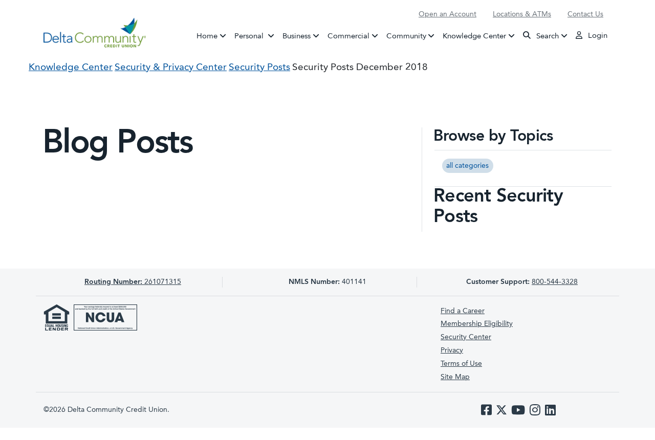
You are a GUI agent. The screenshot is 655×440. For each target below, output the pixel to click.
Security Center (466, 337)
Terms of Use (461, 363)
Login (596, 36)
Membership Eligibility (477, 323)
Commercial (348, 36)
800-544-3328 (555, 281)
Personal (256, 36)
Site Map (455, 377)
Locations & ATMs (522, 14)
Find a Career (463, 311)
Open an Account (447, 14)
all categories (467, 165)
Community (406, 36)
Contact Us (585, 14)
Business (296, 36)
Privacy (452, 350)
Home (206, 36)
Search (546, 36)
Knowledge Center (474, 36)
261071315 (132, 281)
